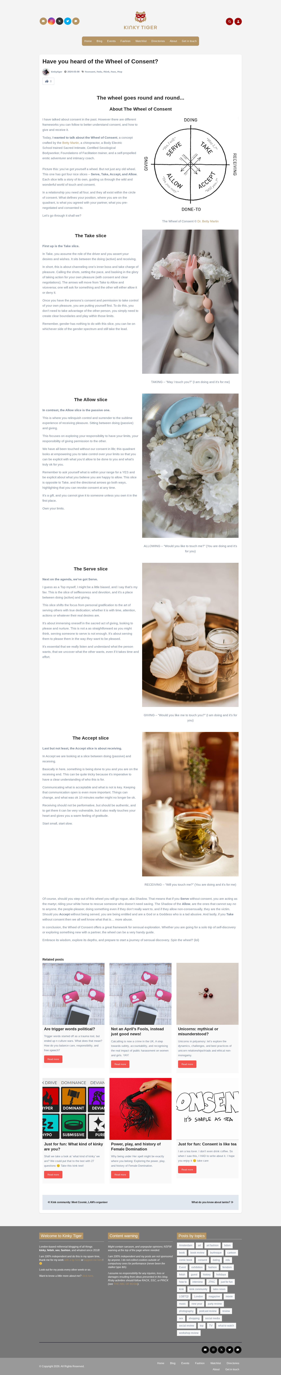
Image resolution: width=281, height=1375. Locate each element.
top (201, 1325)
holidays (221, 1274)
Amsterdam (185, 1245)
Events (111, 41)
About (173, 41)
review (226, 1311)
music (182, 1303)
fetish (182, 1274)
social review (186, 1325)
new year (197, 1303)
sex (181, 1318)
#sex (113, 71)
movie (229, 1296)
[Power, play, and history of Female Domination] (140, 1109)
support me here (93, 1260)
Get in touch (189, 41)
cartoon (231, 1252)
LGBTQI (183, 1296)
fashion (212, 1267)
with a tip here (72, 1260)
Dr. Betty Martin (208, 221)
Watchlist (141, 41)
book (182, 1252)
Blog (99, 41)
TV (211, 1325)
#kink (106, 71)
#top (119, 71)
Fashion (125, 41)
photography (186, 1311)
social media (212, 1318)
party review (215, 1303)
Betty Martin (70, 142)
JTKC (211, 1281)
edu (228, 1260)
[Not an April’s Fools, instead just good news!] (140, 994)
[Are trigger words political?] (73, 994)
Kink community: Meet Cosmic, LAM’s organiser (78, 1202)
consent (202, 1260)
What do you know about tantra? (211, 1202)
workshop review (189, 1333)
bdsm (227, 1245)
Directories (158, 41)
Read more (53, 1059)
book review (197, 1252)
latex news (219, 1289)
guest (194, 1274)
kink (181, 1289)
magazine (214, 1296)
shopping (194, 1318)
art (199, 1245)
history (207, 1274)
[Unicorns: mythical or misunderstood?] (207, 994)
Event (182, 1267)
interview (197, 1281)
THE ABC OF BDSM (126, 1284)
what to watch (226, 1325)
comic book (185, 1260)
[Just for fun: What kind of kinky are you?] (73, 1109)
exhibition (197, 1267)
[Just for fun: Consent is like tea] (207, 1109)
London (198, 1296)
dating (216, 1260)
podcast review (208, 1311)
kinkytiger (56, 71)
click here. (88, 1275)
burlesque (216, 1252)
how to (183, 1281)
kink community (198, 1289)
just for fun (227, 1281)
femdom (227, 1267)
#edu (99, 71)
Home (88, 41)
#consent (90, 71)
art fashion (213, 1245)
